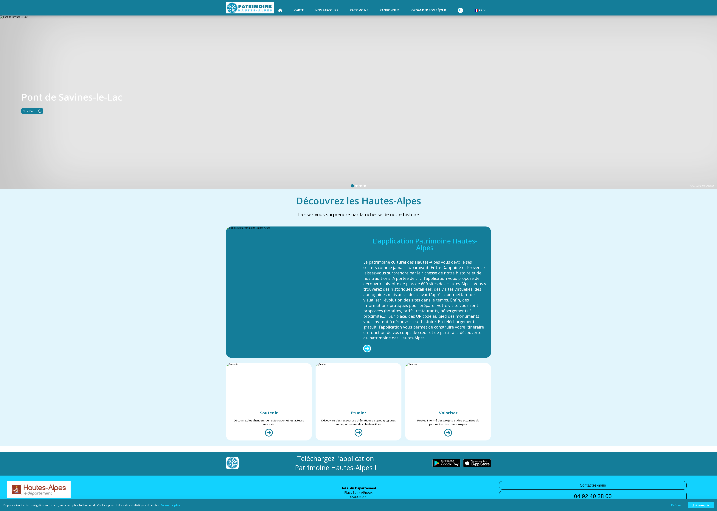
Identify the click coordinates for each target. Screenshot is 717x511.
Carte (299, 10)
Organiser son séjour (428, 10)
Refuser (676, 505)
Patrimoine (359, 10)
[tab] (352, 185)
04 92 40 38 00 (593, 496)
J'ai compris (701, 505)
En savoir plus (170, 505)
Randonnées (390, 10)
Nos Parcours (326, 10)
